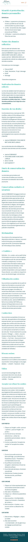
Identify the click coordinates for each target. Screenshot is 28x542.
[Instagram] (15, 540)
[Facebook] (11, 540)
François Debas (12, 534)
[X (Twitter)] (13, 540)
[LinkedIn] (17, 540)
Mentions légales (13, 535)
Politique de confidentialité (17, 536)
